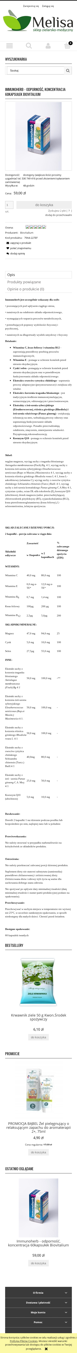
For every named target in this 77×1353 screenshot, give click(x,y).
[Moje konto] (48, 45)
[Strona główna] (38, 22)
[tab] (38, 274)
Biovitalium (26, 232)
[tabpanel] (38, 617)
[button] (9, 45)
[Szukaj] (68, 70)
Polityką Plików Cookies (24, 1341)
